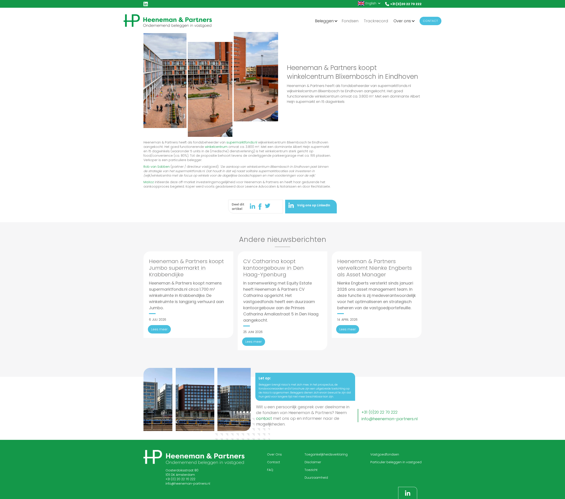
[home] (168, 20)
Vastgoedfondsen (384, 454)
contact (264, 418)
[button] (369, 3)
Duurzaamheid (316, 477)
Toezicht (311, 470)
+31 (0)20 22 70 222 (379, 412)
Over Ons (274, 454)
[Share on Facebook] (261, 206)
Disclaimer (313, 462)
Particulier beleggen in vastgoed (396, 462)
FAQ (270, 470)
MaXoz (148, 182)
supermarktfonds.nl (241, 142)
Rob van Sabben (156, 166)
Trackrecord (376, 21)
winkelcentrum (216, 147)
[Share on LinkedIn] (254, 206)
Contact (430, 21)
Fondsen (350, 21)
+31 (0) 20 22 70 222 (180, 479)
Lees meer (159, 329)
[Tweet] (268, 205)
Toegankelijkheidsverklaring (326, 454)
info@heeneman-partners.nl (390, 419)
